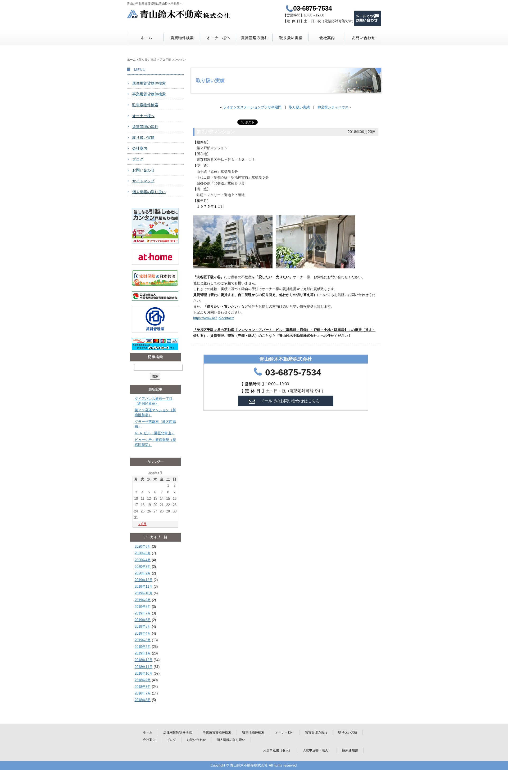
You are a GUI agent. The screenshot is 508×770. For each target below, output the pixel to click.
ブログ (137, 159)
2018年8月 (143, 687)
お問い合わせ (363, 37)
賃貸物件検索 (182, 37)
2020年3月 (143, 567)
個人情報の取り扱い (149, 192)
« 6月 (142, 524)
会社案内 (327, 37)
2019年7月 (143, 613)
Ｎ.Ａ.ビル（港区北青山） (155, 433)
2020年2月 (143, 573)
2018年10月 (144, 673)
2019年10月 (144, 593)
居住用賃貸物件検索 (149, 83)
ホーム (145, 37)
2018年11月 (144, 667)
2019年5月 (143, 627)
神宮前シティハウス (333, 107)
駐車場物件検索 (145, 105)
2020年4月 (143, 560)
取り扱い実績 (290, 37)
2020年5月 (143, 553)
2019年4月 (143, 633)
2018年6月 (143, 700)
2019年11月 (144, 586)
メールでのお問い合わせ (367, 18)
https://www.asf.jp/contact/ (213, 318)
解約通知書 (350, 750)
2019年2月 (143, 647)
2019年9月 (143, 600)
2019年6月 (143, 620)
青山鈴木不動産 (178, 14)
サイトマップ (143, 181)
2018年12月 (144, 660)
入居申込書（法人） (317, 750)
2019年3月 (143, 640)
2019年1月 (143, 653)
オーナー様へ (218, 37)
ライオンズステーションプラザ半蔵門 (252, 107)
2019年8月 (143, 607)
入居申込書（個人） (277, 750)
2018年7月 (143, 693)
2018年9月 (143, 680)
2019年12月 (144, 580)
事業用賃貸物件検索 (149, 94)
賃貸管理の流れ (254, 37)
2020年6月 (143, 546)
